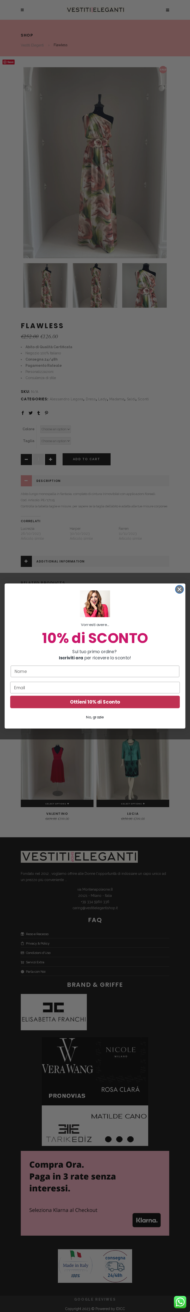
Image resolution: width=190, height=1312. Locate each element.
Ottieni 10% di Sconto (95, 702)
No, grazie (95, 717)
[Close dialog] (179, 589)
